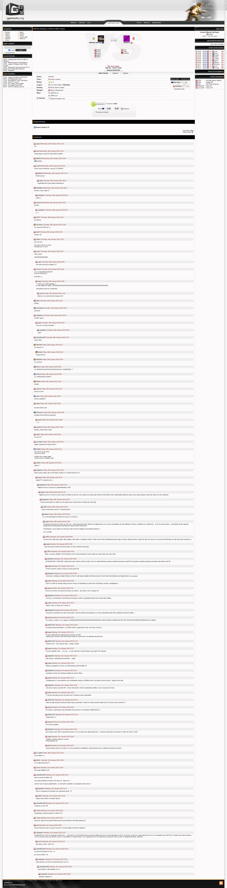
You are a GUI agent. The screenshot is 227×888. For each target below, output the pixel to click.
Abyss (53, 90)
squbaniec (41, 195)
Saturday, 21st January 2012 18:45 (50, 825)
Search (7, 34)
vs (210, 51)
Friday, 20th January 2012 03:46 (50, 367)
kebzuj (38, 374)
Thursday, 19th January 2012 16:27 (52, 251)
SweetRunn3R (41, 337)
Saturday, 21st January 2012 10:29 (52, 760)
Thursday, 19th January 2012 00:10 (56, 195)
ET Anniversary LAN (14, 79)
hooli (37, 232)
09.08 (199, 60)
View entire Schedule (217, 44)
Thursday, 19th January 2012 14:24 (52, 239)
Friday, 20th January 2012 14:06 (50, 403)
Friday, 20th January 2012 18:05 (50, 434)
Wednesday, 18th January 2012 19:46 (54, 158)
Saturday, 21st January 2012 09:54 (61, 536)
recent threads (9, 56)
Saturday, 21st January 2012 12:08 (54, 796)
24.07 (199, 68)
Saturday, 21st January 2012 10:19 (62, 603)
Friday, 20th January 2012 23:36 (59, 514)
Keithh (38, 381)
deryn (38, 367)
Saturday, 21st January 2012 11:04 (57, 775)
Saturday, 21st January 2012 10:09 (65, 559)
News (21, 32)
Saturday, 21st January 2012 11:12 (66, 641)
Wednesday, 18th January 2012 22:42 (54, 202)
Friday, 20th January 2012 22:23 (57, 507)
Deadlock (11, 70)
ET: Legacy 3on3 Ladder (16, 83)
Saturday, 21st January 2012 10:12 (62, 566)
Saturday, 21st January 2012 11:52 (66, 670)
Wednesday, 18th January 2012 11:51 (52, 144)
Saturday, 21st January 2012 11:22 (62, 648)
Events (7, 32)
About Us (23, 38)
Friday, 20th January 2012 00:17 (52, 345)
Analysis (125, 73)
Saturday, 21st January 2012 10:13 (66, 595)
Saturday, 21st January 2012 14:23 (62, 722)
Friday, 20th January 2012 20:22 (51, 463)
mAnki (217, 55)
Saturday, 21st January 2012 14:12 (66, 714)
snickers (126, 108)
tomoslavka (40, 308)
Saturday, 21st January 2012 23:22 (57, 849)
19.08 (199, 51)
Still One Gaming (95, 43)
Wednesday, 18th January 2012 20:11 (53, 166)
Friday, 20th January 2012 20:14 (53, 442)
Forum (139, 22)
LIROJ (48, 536)
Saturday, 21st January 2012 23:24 (60, 866)
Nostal (217, 68)
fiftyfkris (38, 158)
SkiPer (38, 239)
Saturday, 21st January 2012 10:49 (66, 610)
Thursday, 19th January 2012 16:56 (53, 281)
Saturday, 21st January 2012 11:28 (62, 663)
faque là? (209, 86)
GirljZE (38, 449)
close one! (209, 88)
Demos (22, 34)
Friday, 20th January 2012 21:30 (53, 753)
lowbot (40, 352)
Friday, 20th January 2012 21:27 (52, 477)
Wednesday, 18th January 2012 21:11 (55, 173)
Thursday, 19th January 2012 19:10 (51, 300)
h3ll (199, 84)
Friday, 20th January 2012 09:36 (51, 374)
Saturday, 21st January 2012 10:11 (62, 588)
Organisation (156, 22)
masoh (38, 166)
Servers (7, 38)
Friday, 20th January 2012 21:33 (55, 492)
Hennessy (39, 412)
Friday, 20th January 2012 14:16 (55, 293)
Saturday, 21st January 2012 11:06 (62, 581)
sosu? (38, 251)
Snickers (127, 43)
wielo (38, 300)
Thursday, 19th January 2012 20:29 (54, 315)
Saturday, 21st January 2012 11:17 (56, 788)
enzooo (38, 202)
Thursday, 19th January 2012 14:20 (51, 232)
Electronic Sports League (56, 87)
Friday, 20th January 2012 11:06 (51, 381)
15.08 (199, 53)
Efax (199, 82)
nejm (45, 507)
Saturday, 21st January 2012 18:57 (62, 745)
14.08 (199, 55)
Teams (7, 35)
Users (7, 40)
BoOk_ (38, 760)
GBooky (73, 22)
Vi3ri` (200, 80)
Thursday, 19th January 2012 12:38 (54, 224)
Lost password (10, 52)
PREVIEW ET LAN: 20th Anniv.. (18, 80)
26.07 (199, 66)
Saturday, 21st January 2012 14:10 (62, 707)
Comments (37, 137)
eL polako (39, 442)
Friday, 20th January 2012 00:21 (53, 352)
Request (147, 22)
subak (217, 59)
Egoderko (39, 470)
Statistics (115, 73)
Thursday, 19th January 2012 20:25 (54, 180)
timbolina (39, 359)
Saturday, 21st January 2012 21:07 (54, 832)
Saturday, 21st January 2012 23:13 (53, 841)
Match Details (103, 73)
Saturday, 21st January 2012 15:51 (52, 818)
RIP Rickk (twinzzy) (212, 84)
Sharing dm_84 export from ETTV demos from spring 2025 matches (16, 68)
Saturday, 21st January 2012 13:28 (62, 692)
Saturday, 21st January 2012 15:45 (66, 729)
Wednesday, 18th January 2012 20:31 (55, 188)
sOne (100, 108)
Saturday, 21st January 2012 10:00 (61, 544)
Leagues (8, 37)
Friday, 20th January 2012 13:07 (52, 389)
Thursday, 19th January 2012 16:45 (52, 269)
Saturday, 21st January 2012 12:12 (57, 803)
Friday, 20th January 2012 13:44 (50, 396)
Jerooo (38, 269)
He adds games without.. (214, 80)
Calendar (82, 22)
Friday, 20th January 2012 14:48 (53, 412)
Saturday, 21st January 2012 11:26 (66, 656)
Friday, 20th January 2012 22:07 (59, 499)
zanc (38, 396)
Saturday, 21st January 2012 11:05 (66, 625)
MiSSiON (201, 86)
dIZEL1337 (51, 625)
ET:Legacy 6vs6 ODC (15, 85)
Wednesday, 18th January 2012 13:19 (51, 151)
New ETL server (13, 82)
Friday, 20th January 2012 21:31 (56, 485)
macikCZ (39, 427)
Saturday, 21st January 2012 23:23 (56, 859)
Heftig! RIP (209, 82)
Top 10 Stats (24, 37)
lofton (216, 57)
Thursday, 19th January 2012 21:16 (57, 337)
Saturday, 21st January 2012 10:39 (52, 767)
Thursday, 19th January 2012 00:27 (56, 210)
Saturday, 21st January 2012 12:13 (62, 678)
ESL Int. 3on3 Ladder (55, 85)
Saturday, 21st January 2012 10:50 (66, 573)
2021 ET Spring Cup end (16, 86)
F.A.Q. (22, 35)
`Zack (38, 810)
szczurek (201, 88)
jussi (216, 53)
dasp (211, 34)
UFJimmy (39, 224)
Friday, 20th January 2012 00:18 (52, 359)
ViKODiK (39, 345)
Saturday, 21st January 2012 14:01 (66, 700)
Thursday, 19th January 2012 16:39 (53, 262)
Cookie (13, 50)
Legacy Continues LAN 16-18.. (18, 77)
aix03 (38, 434)
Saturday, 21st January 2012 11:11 (62, 632)
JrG (216, 66)
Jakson (38, 389)
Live (88, 22)
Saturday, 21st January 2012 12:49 (66, 685)
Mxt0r (204, 51)
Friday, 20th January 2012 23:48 (59, 521)
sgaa (38, 144)
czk (216, 51)
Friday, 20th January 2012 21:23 (53, 470)
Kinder (38, 463)
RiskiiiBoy (39, 188)
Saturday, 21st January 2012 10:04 (63, 551)
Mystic (217, 62)
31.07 (199, 64)
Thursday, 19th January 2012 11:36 (52, 217)
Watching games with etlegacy (17, 62)
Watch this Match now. (58, 98)
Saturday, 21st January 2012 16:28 (62, 736)
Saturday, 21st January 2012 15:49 (52, 810)
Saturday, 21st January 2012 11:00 (62, 617)
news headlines (9, 74)
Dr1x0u (217, 64)
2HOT (38, 217)
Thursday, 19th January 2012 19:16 (55, 308)
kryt (37, 151)
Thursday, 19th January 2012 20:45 (58, 330)
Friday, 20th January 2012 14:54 (53, 427)
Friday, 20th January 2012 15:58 (52, 420)
